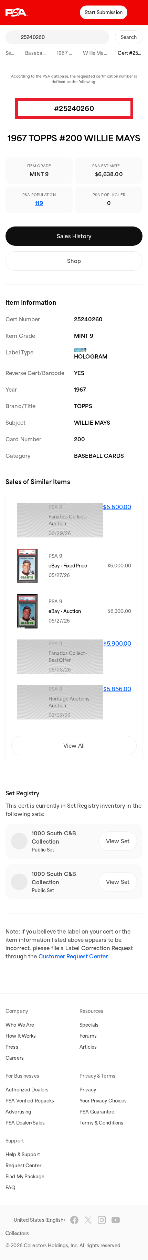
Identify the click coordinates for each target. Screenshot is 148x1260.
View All (74, 746)
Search (13, 53)
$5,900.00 (117, 643)
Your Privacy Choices (103, 1100)
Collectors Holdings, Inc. (51, 1245)
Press (12, 1047)
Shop (74, 261)
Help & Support (23, 1154)
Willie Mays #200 (102, 53)
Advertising (18, 1112)
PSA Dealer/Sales (25, 1123)
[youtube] (116, 1220)
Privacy (88, 1089)
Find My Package (25, 1176)
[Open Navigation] (137, 12)
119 (39, 203)
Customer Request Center (73, 956)
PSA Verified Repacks (30, 1100)
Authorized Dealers (27, 1089)
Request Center (23, 1165)
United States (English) (39, 1220)
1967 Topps (70, 53)
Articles (88, 1047)
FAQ (10, 1187)
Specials (89, 1025)
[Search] (13, 37)
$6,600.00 (117, 507)
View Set (117, 841)
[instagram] (102, 1220)
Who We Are (20, 1025)
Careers (15, 1058)
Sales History (74, 236)
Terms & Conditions (101, 1123)
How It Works (21, 1036)
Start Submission (104, 12)
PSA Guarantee (97, 1112)
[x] (88, 1220)
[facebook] (74, 1220)
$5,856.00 (117, 689)
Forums (88, 1036)
